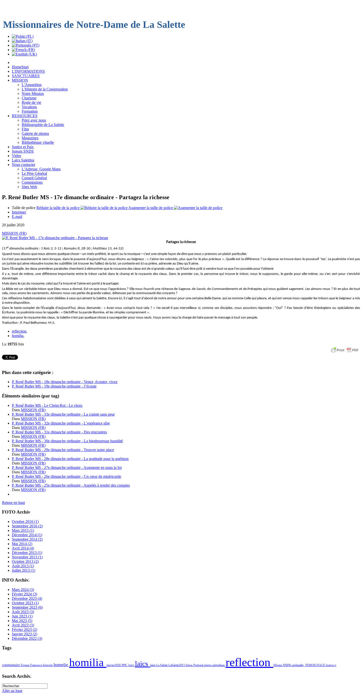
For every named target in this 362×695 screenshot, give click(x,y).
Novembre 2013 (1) (27, 557)
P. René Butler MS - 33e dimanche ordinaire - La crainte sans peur (63, 414)
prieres (208, 665)
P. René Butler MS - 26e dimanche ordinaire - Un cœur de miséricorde (66, 476)
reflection (19, 331)
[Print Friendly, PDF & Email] (344, 352)
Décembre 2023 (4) (27, 598)
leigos (189, 665)
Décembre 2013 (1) (27, 553)
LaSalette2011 (177, 665)
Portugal (198, 665)
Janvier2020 (113, 665)
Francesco (36, 665)
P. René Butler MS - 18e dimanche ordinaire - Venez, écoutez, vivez (64, 382)
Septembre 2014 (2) (27, 539)
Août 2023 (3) (23, 612)
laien (153, 665)
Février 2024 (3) (24, 594)
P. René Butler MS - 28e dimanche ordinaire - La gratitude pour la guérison (70, 459)
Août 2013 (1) (23, 566)
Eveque (25, 665)
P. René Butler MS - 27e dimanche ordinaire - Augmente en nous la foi (67, 467)
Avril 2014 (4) (23, 548)
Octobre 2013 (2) (25, 561)
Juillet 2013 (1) (23, 570)
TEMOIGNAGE (315, 665)
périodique (219, 665)
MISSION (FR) (14, 233)
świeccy (331, 665)
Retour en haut (13, 502)
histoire (48, 665)
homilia (17, 336)
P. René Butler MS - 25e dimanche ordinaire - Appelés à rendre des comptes (71, 485)
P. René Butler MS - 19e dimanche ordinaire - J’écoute (54, 386)
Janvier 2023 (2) (24, 634)
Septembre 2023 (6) (27, 607)
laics (142, 663)
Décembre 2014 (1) (27, 535)
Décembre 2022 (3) (27, 638)
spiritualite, (298, 665)
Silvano (278, 665)
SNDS (287, 665)
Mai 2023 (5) (22, 621)
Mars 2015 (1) (23, 530)
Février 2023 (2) (24, 629)
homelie (61, 664)
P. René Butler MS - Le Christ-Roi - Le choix (47, 405)
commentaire (11, 665)
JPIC (124, 665)
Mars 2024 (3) (23, 590)
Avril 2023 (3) (23, 625)
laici (131, 665)
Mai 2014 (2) (22, 544)
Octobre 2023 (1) (25, 603)
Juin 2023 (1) (22, 616)
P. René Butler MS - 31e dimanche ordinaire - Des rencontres (59, 432)
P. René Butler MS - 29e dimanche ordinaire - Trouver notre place (63, 450)
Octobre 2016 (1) (25, 521)
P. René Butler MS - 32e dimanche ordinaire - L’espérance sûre (61, 423)
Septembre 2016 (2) (27, 526)
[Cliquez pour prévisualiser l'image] (55, 238)
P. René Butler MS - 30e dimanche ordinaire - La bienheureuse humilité (67, 441)
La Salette (162, 665)
